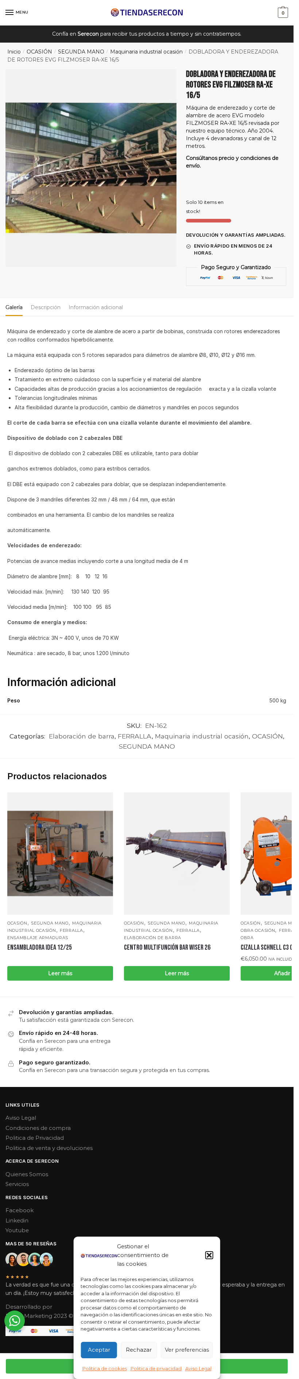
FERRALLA (135, 736)
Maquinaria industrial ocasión (146, 51)
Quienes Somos (26, 1174)
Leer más (60, 973)
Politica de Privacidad (34, 1137)
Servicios (17, 1184)
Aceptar (99, 1349)
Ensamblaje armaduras (37, 937)
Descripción (46, 307)
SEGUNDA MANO (81, 51)
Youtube (17, 1230)
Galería (14, 307)
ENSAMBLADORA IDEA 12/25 (39, 947)
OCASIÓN (39, 51)
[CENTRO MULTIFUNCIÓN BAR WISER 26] (177, 853)
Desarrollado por (29, 1306)
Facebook (19, 1210)
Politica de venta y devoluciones (49, 1147)
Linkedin (16, 1220)
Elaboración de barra (81, 736)
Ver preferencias (187, 1349)
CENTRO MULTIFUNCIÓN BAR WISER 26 (167, 947)
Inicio (14, 51)
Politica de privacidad (156, 1368)
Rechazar (139, 1349)
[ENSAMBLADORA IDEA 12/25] (60, 853)
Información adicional (96, 307)
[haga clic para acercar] (90, 168)
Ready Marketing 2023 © (40, 1315)
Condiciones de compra (38, 1127)
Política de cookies (104, 1368)
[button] (209, 1255)
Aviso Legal (198, 1368)
